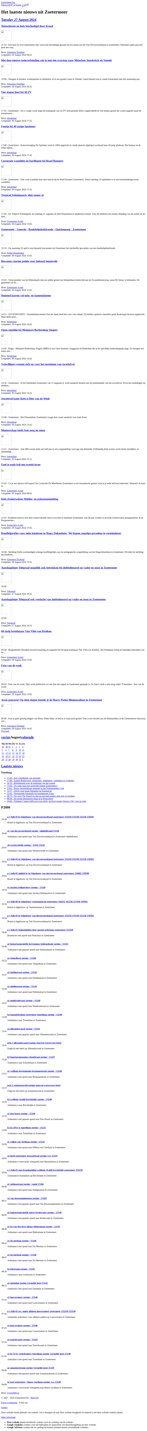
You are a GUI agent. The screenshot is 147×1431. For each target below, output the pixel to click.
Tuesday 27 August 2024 (18, 20)
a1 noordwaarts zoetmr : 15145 (22, 1339)
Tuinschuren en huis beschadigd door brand (27, 26)
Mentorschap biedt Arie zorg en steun (23, 430)
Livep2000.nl (13, 1393)
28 (9, 759)
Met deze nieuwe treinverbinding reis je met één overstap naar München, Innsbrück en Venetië (56, 60)
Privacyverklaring (9, 1402)
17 (20, 753)
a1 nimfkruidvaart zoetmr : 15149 (23, 1000)
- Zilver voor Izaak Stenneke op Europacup (29, 791)
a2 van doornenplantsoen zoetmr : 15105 (27, 1198)
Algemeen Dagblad (15, 52)
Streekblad (12, 118)
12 (3, 753)
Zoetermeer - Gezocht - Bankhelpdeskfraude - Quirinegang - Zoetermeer (43, 229)
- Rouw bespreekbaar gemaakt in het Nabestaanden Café (35, 788)
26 (3, 759)
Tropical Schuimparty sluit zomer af (22, 195)
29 (3, 747)
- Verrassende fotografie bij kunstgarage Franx (30, 793)
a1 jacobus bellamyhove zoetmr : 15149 (26, 887)
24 (20, 756)
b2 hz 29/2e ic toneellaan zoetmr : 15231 (26, 1127)
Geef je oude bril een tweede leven (20, 464)
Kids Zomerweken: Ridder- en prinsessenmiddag (29, 498)
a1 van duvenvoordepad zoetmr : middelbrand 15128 (33, 831)
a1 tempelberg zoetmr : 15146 (21, 958)
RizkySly (35, 1398)
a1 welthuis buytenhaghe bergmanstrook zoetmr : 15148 (34, 1071)
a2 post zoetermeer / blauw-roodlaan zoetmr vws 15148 (34, 1382)
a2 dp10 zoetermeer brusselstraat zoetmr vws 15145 (32, 1156)
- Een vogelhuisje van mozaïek (23, 778)
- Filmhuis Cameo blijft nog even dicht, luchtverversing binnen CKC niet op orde (46, 801)
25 (23, 756)
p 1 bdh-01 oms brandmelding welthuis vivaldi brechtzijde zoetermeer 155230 (45, 1170)
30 (6, 747)
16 (17, 753)
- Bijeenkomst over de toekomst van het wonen (31, 783)
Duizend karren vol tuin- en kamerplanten (26, 295)
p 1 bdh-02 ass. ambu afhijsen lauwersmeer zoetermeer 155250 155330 (41, 1311)
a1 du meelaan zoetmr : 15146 (21, 1241)
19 (3, 756)
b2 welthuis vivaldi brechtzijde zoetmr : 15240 (29, 1099)
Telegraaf (11, 591)
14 (9, 753)
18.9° (11, 5)
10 (20, 750)
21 (9, 756)
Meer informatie (8, 1417)
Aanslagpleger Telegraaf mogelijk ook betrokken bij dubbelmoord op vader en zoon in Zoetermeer (59, 567)
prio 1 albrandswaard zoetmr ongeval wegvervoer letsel (34, 1043)
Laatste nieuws (12, 766)
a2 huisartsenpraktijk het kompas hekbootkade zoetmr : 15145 (37, 944)
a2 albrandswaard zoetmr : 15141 (23, 1029)
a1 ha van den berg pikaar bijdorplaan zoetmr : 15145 (33, 1226)
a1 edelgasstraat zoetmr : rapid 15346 (25, 1184)
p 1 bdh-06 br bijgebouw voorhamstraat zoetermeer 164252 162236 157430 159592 (47, 901)
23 (17, 756)
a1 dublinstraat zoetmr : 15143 (22, 972)
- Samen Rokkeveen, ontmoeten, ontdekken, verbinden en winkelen (40, 780)
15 (13, 753)
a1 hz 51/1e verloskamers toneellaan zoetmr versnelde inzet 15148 (39, 1354)
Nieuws (4, 5)
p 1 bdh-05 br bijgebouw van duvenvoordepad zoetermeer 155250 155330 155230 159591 (50, 817)
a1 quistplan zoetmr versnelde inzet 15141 (27, 1283)
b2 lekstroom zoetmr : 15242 (21, 1269)
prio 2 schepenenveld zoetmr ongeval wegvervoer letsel (33, 1085)
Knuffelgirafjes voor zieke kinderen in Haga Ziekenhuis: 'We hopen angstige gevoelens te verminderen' (61, 533)
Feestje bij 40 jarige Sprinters (18, 126)
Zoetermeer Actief (15, 221)
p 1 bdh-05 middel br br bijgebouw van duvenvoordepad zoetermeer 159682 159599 (48, 873)
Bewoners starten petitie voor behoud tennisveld (29, 261)
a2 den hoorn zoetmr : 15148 (21, 1113)
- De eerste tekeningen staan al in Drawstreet (30, 798)
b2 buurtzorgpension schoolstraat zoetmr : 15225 (31, 1057)
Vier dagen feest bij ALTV (16, 92)
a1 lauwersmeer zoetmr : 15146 (22, 1297)
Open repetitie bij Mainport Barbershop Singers (29, 329)
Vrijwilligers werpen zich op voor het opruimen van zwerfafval (38, 364)
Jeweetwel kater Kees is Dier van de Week (25, 398)
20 (6, 756)
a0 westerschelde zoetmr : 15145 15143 (26, 845)
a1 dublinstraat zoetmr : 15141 (22, 986)
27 (6, 759)
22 (13, 756)
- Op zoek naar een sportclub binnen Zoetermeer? (32, 786)
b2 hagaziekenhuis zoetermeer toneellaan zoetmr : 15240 (34, 1014)
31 (9, 747)
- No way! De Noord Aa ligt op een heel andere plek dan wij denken (41, 796)
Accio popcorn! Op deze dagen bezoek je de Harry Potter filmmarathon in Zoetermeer (51, 699)
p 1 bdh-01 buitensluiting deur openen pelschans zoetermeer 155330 (40, 930)
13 (6, 753)
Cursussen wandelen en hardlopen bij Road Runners (32, 160)
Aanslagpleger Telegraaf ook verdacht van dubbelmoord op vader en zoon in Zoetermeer (53, 599)
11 (23, 750)
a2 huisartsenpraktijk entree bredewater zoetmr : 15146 (34, 1212)
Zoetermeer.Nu (8, 2)
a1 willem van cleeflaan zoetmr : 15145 (26, 1142)
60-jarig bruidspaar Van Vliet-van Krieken (26, 631)
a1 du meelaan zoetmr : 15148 (21, 1255)
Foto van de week (11, 665)
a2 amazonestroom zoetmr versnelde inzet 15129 (30, 1368)
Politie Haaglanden (15, 253)
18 (23, 753)
